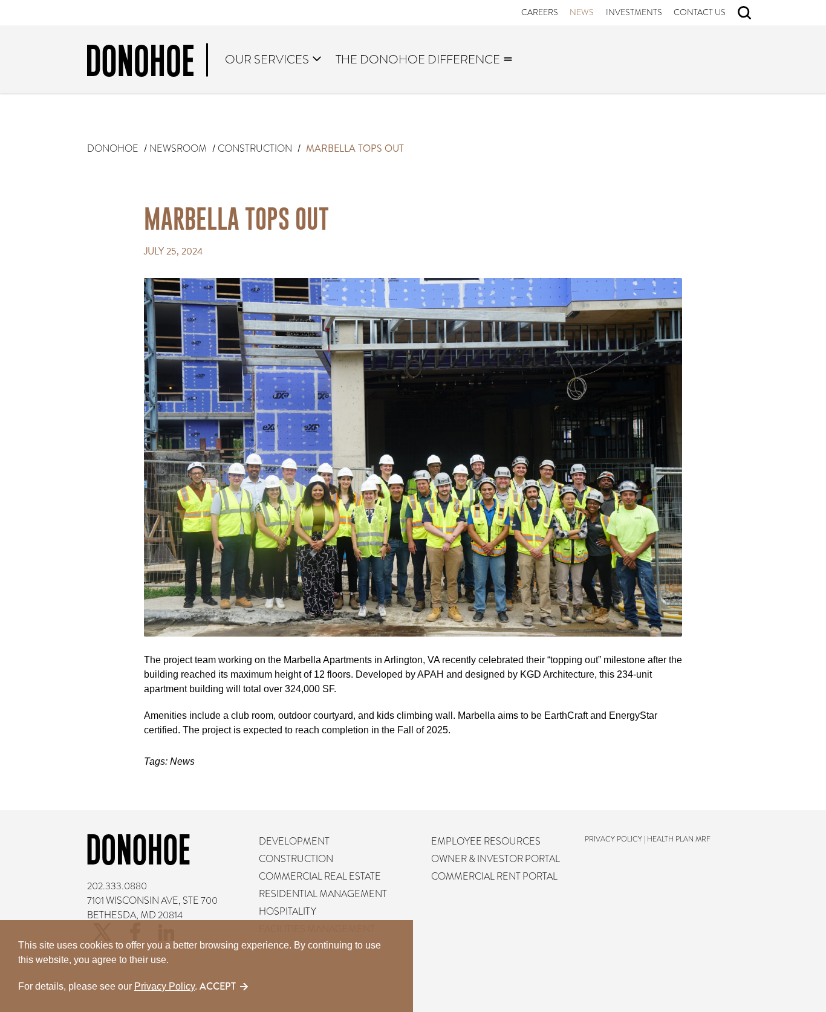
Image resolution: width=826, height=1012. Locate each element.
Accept (218, 986)
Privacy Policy (164, 986)
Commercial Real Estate (320, 876)
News (582, 12)
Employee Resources (486, 841)
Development (294, 841)
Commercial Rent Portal (494, 876)
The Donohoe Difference (418, 59)
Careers (539, 12)
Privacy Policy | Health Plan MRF (648, 839)
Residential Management (323, 894)
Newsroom (178, 148)
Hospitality (287, 911)
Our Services (268, 59)
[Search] (744, 12)
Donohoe (112, 148)
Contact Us (700, 12)
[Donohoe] (147, 63)
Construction (255, 148)
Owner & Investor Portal (495, 859)
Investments (634, 12)
